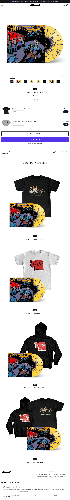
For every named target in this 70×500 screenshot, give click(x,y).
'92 (35, 89)
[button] (64, 5)
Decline (56, 495)
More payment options (35, 143)
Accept (34, 495)
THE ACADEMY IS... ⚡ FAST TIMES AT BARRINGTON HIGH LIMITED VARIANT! (35, 1)
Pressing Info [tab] (45, 148)
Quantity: (35, 99)
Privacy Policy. (24, 491)
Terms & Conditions (59, 474)
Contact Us (39, 474)
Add (66, 112)
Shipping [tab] (66, 148)
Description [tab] (5, 148)
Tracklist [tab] (25, 148)
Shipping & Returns (42, 476)
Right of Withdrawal (59, 476)
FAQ (50, 476)
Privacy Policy (48, 474)
